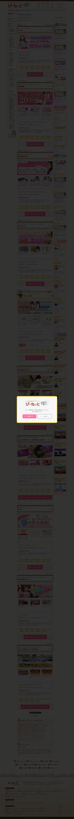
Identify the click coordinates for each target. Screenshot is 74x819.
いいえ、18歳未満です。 (44, 416)
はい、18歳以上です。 (29, 416)
